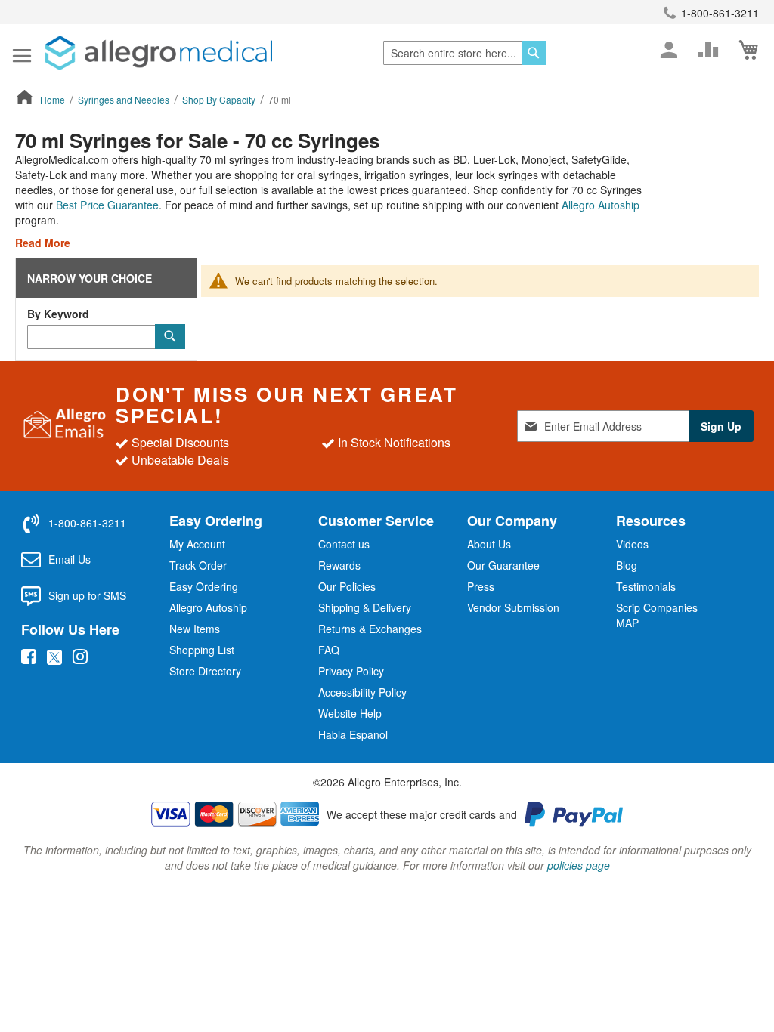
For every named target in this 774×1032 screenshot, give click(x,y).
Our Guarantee (503, 565)
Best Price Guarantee (107, 204)
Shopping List (201, 649)
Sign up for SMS (87, 595)
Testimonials (646, 586)
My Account (197, 544)
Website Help (350, 713)
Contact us (344, 544)
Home (53, 99)
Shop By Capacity (220, 99)
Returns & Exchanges (370, 628)
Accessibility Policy (362, 692)
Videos (632, 544)
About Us (489, 544)
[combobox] (464, 53)
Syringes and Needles (125, 99)
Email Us (69, 559)
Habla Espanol (353, 734)
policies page (578, 865)
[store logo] (158, 53)
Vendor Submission (513, 607)
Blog (626, 565)
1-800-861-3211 (720, 12)
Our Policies (347, 586)
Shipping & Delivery (364, 607)
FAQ (328, 649)
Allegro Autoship (600, 204)
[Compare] (708, 49)
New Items (194, 628)
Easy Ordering (203, 586)
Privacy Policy (351, 670)
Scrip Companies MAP (657, 615)
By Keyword (58, 313)
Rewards (339, 565)
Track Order (198, 565)
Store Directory (205, 670)
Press (480, 586)
